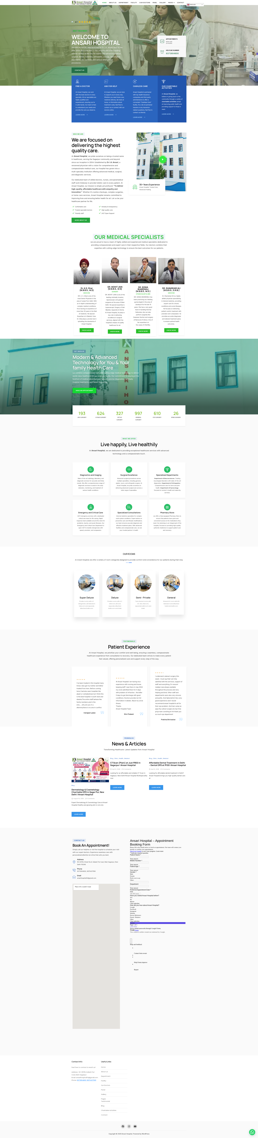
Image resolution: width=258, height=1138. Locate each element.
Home (104, 3)
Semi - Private (143, 597)
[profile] (86, 595)
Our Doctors (144, 3)
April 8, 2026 (155, 769)
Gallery (162, 3)
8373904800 (81, 1080)
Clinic (116, 758)
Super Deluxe (87, 597)
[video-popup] (162, 159)
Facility (134, 3)
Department (123, 3)
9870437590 (91, 1080)
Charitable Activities (108, 1110)
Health (121, 758)
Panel (155, 3)
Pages (170, 3)
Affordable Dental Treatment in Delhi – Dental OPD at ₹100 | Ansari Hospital (167, 764)
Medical (127, 758)
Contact (180, 3)
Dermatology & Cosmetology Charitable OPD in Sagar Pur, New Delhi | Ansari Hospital (88, 792)
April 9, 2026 (116, 769)
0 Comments (91, 798)
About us (112, 3)
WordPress (145, 1134)
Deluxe (115, 597)
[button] (79, 814)
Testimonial (105, 1101)
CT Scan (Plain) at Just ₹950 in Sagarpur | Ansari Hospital (125, 764)
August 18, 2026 (78, 798)
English (192, 4)
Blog (73, 785)
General (171, 597)
